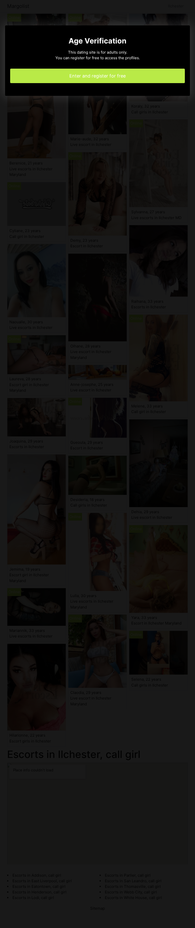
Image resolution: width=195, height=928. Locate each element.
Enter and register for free (97, 76)
